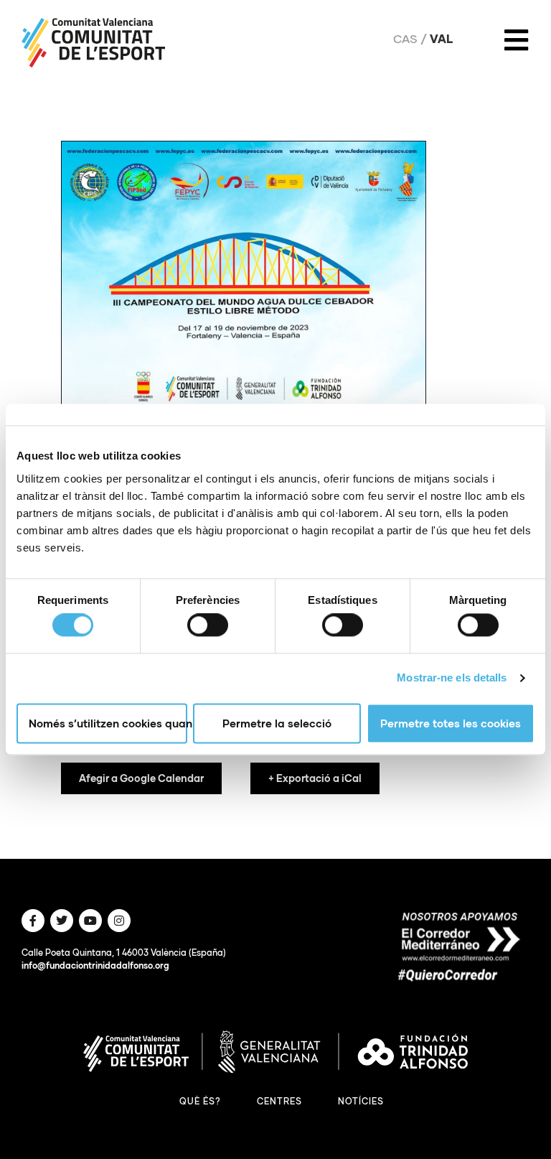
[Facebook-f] (33, 920)
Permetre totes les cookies (450, 723)
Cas (405, 39)
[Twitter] (61, 920)
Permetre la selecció (276, 723)
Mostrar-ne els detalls (452, 678)
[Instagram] (119, 920)
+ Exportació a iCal (315, 778)
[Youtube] (90, 920)
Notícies (361, 1101)
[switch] (207, 625)
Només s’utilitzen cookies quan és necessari (108, 723)
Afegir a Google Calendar (141, 778)
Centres (279, 1101)
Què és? (200, 1101)
